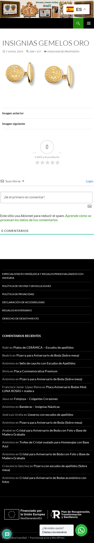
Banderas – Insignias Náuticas (39, 407)
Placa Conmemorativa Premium (35, 371)
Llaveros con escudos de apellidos (50, 414)
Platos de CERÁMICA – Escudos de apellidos (43, 347)
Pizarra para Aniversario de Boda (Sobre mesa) (47, 355)
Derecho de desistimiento (20, 318)
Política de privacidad (18, 294)
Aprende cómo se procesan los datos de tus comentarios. (45, 217)
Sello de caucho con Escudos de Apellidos (47, 363)
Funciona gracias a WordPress (47, 537)
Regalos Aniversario (17, 310)
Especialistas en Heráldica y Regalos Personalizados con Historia (43, 276)
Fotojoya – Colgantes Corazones (36, 399)
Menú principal (89, 23)
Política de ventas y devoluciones (26, 286)
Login (89, 181)
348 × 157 (35, 51)
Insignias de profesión (63, 51)
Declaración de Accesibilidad (23, 302)
